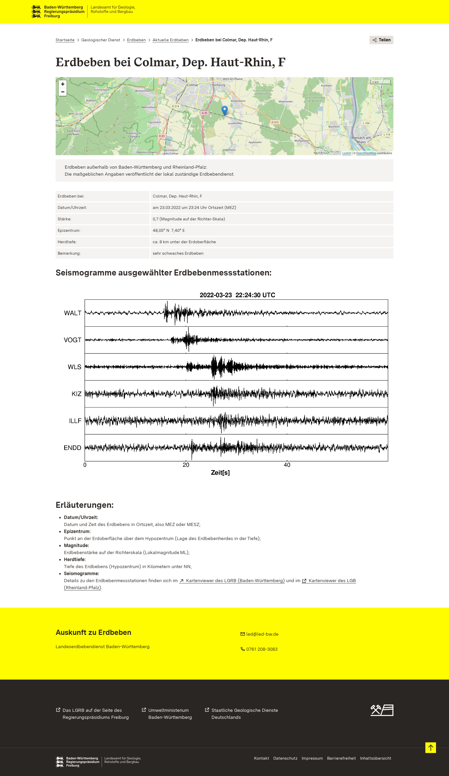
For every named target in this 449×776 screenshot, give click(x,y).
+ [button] (62, 84)
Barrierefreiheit (341, 758)
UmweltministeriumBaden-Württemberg (170, 713)
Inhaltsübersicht (375, 758)
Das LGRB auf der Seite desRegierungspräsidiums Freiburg (96, 713)
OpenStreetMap (366, 153)
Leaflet (346, 153)
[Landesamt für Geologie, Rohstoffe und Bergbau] (85, 11)
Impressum (312, 758)
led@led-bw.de (262, 634)
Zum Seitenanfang (431, 748)
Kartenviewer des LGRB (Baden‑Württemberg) (235, 580)
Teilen (385, 39)
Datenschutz (285, 758)
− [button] (62, 92)
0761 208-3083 (262, 649)
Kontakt (261, 758)
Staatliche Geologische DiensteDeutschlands (245, 713)
